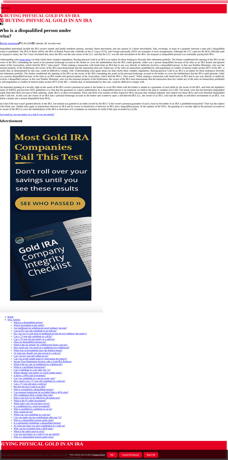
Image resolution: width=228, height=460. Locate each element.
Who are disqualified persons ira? (30, 342)
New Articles (13, 319)
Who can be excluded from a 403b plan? (33, 428)
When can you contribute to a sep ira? (32, 414)
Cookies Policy (98, 455)
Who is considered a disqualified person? (34, 389)
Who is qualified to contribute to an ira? (33, 409)
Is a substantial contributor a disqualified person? (37, 423)
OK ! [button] (112, 455)
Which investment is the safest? (29, 325)
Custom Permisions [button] (130, 455)
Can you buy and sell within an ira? (31, 356)
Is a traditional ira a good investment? (32, 406)
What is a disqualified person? (28, 322)
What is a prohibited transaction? (30, 367)
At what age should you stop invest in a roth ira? (37, 353)
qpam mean (25, 59)
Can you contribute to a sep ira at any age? (34, 378)
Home (10, 317)
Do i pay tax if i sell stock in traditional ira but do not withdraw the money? (50, 333)
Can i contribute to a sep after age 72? (32, 370)
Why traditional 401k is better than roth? (33, 395)
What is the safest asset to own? (29, 431)
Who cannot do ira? (23, 411)
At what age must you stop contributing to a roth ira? (39, 425)
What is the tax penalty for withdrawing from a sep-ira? (41, 344)
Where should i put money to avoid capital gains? (38, 372)
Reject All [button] (151, 455)
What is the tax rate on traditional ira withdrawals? (38, 364)
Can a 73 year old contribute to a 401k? (33, 336)
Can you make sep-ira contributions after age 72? (38, 417)
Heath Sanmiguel (9, 43)
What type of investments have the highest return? (38, 350)
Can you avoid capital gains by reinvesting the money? (40, 358)
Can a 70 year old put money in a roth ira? (34, 339)
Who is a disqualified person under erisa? (34, 420)
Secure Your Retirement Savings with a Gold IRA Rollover (43, 361)
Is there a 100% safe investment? (30, 375)
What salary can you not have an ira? (32, 403)
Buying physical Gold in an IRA (30, 386)
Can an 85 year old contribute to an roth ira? (35, 330)
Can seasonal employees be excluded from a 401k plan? (41, 392)
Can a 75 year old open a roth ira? (30, 384)
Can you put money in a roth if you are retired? (37, 434)
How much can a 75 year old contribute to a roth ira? (39, 381)
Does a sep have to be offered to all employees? (37, 398)
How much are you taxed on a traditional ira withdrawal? (41, 347)
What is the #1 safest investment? (30, 400)
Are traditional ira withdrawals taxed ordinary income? (40, 328)
